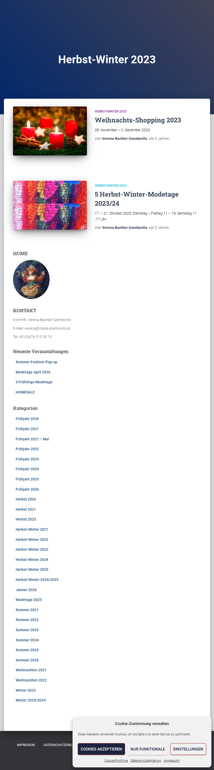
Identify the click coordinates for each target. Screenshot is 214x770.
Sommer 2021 (27, 610)
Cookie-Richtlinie (116, 760)
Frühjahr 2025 (27, 479)
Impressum (172, 760)
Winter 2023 (26, 690)
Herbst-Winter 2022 (32, 539)
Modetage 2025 (29, 600)
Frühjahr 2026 (27, 489)
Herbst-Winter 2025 (32, 569)
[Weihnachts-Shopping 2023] (50, 131)
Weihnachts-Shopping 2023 (138, 120)
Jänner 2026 (26, 590)
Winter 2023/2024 (31, 700)
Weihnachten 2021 (31, 670)
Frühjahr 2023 (27, 459)
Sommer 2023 (27, 630)
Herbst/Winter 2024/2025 (37, 580)
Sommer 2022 (27, 620)
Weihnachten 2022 (31, 680)
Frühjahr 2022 (27, 449)
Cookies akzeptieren (101, 749)
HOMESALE (25, 392)
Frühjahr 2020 (27, 419)
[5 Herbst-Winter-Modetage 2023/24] (50, 205)
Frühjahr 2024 (27, 469)
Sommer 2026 (27, 660)
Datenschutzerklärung (145, 760)
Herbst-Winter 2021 (32, 529)
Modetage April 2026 (33, 372)
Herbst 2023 (26, 519)
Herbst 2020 (26, 499)
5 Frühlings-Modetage (34, 382)
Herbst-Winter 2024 (32, 560)
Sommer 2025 (27, 650)
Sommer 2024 (27, 640)
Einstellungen (188, 749)
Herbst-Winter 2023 (111, 111)
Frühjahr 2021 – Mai (32, 439)
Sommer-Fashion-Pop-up (36, 362)
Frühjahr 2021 (27, 429)
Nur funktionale (147, 749)
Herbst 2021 (26, 509)
